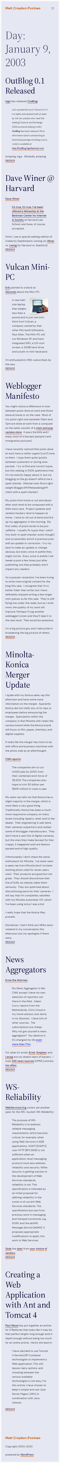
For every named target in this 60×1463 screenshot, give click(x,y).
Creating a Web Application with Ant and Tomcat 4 (27, 1295)
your (32, 1248)
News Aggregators (25, 964)
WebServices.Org (15, 1107)
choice (40, 1248)
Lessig (13, 245)
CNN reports (13, 759)
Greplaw (41, 1052)
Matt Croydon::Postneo (22, 8)
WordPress (27, 1454)
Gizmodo (10, 292)
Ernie (32, 1052)
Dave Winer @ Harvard (29, 183)
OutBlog (33, 101)
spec (20, 1248)
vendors (10, 1253)
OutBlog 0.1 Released (24, 86)
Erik (7, 287)
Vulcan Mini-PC (27, 272)
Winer (50, 241)
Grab (8, 1248)
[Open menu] (53, 8)
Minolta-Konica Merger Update (19, 669)
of (46, 1248)
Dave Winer (12, 198)
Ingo (7, 101)
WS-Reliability (23, 1092)
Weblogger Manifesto (23, 391)
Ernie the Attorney (16, 980)
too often (10, 1065)
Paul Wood (11, 1325)
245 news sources (23, 1061)
